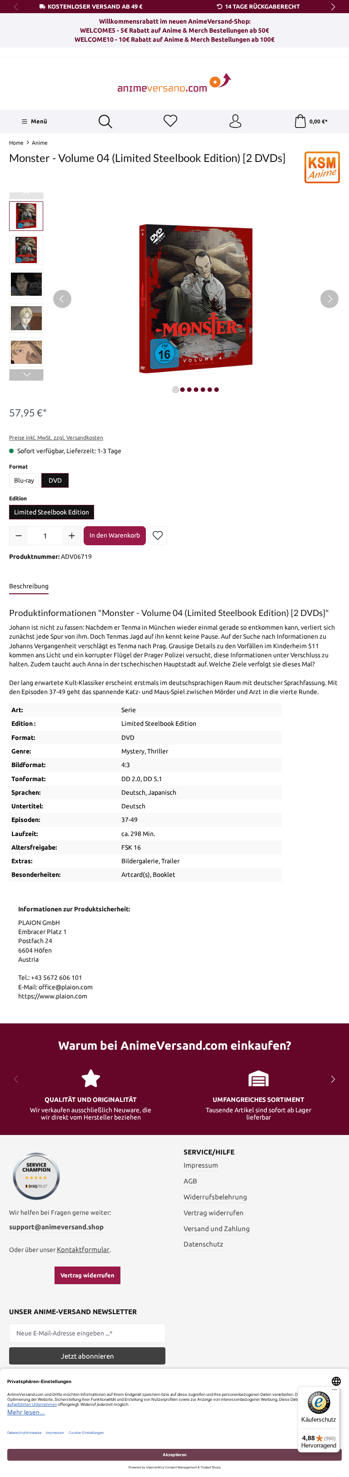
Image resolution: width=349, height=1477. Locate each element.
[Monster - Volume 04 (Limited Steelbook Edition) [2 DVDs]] (196, 299)
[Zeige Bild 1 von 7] (175, 389)
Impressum (201, 1165)
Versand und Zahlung (217, 1228)
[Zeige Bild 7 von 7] (216, 389)
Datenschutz (203, 1244)
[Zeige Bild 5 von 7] (202, 389)
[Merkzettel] (170, 121)
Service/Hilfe (209, 1152)
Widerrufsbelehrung (215, 1197)
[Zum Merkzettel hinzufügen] (158, 536)
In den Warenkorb (115, 535)
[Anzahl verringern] (19, 536)
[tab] (29, 586)
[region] (174, 298)
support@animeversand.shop (56, 1227)
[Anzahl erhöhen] (72, 536)
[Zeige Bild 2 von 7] (182, 389)
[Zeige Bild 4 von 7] (196, 389)
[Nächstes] (329, 299)
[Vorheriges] (62, 299)
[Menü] (334, 1391)
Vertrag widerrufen (87, 1275)
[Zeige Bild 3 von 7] (189, 389)
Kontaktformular (83, 1249)
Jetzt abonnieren (87, 1356)
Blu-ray (24, 480)
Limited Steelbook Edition (51, 512)
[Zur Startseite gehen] (174, 82)
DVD (55, 480)
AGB (190, 1181)
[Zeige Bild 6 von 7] (209, 389)
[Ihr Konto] (235, 121)
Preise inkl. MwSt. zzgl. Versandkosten (56, 437)
